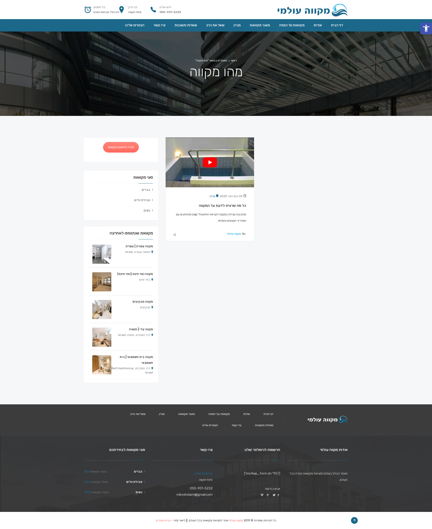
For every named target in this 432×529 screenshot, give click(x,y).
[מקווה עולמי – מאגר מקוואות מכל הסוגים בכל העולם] (312, 9)
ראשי (234, 60)
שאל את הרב (138, 414)
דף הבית (268, 414)
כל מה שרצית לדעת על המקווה (222, 205)
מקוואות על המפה (219, 414)
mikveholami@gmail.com (194, 495)
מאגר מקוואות (186, 414)
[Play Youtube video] (210, 162)
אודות (246, 414)
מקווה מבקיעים (143, 302)
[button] (426, 28)
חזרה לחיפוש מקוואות (121, 147)
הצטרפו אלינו (210, 425)
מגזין (212, 196)
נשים (147, 210)
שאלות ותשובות (264, 425)
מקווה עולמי (234, 233)
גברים (146, 190)
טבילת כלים (142, 200)
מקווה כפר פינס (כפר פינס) (135, 274)
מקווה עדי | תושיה (141, 329)
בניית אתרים (163, 520)
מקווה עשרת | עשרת (139, 246)
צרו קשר (236, 425)
